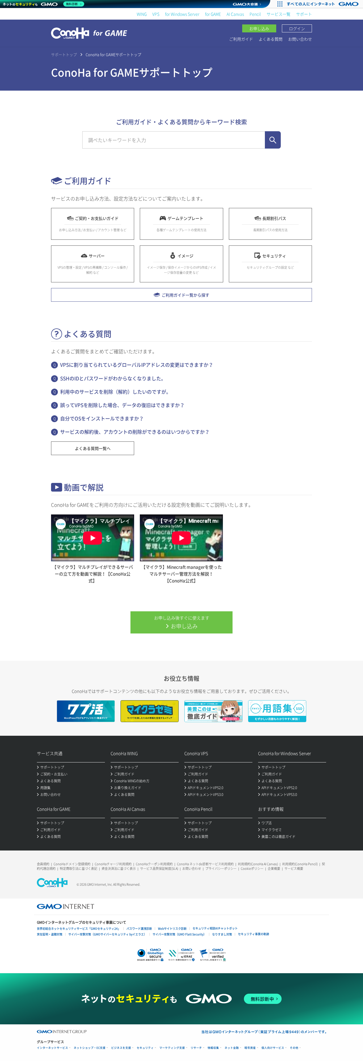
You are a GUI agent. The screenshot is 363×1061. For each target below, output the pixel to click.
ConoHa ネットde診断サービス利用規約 (205, 864)
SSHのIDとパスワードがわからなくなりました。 (113, 378)
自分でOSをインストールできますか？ (102, 418)
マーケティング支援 (172, 1048)
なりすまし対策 (222, 934)
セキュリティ (145, 1048)
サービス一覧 (278, 14)
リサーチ (196, 1048)
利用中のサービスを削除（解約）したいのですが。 (115, 391)
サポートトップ (64, 54)
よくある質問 (270, 39)
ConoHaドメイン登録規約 (72, 864)
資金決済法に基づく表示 (119, 868)
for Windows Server (182, 14)
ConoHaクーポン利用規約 (154, 864)
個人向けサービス (272, 1048)
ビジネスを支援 (121, 1048)
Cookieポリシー (252, 868)
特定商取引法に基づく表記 (78, 868)
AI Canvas (235, 14)
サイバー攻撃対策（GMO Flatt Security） (179, 934)
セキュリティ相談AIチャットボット (215, 928)
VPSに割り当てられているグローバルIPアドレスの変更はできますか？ (136, 364)
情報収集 (213, 1048)
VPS (155, 14)
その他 (294, 1048)
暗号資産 (250, 1048)
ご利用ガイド (241, 39)
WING (142, 14)
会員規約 (43, 864)
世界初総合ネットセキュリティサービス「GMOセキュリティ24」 (79, 928)
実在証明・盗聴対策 (49, 934)
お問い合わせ (300, 39)
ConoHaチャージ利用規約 (113, 864)
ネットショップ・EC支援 (89, 1048)
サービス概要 (293, 868)
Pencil (255, 14)
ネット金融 (232, 1048)
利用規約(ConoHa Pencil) (300, 864)
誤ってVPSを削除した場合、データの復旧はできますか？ (122, 404)
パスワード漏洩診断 (139, 928)
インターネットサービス (52, 1048)
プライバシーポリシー (221, 868)
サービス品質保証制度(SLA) (159, 868)
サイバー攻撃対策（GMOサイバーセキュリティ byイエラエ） (107, 934)
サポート (304, 14)
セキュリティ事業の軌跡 (253, 934)
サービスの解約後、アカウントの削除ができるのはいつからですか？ (135, 431)
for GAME (213, 14)
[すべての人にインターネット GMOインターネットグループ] (323, 4)
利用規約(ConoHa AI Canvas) (258, 864)
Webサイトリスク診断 (172, 928)
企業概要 (274, 868)
